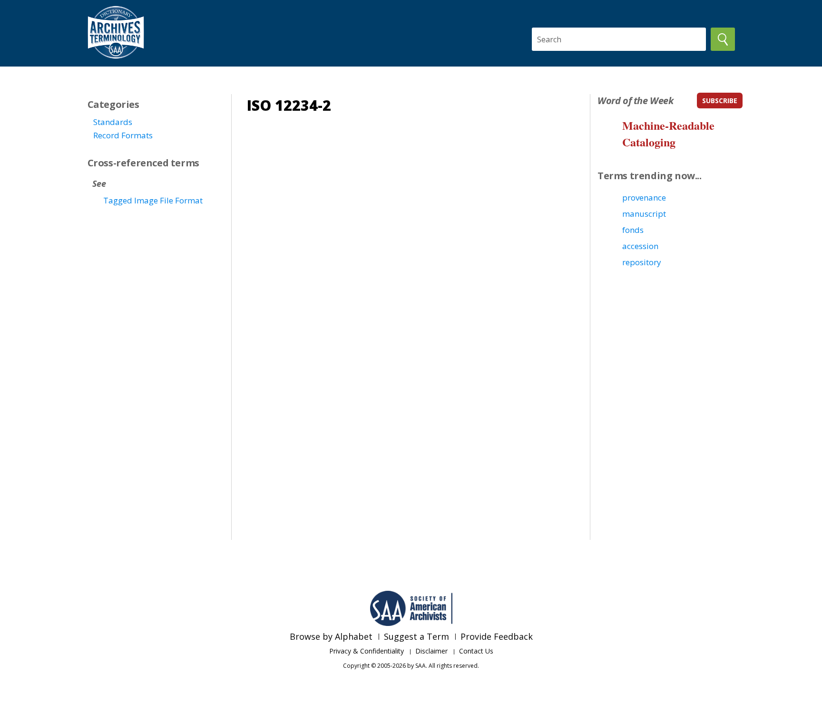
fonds (633, 229)
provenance (644, 197)
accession (640, 245)
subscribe (719, 100)
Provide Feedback (496, 636)
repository (641, 262)
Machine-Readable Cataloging (668, 133)
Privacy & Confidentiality (366, 650)
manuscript (644, 213)
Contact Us (476, 650)
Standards (112, 121)
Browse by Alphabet (331, 636)
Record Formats (123, 135)
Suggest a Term (416, 636)
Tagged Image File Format (153, 200)
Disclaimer (431, 650)
